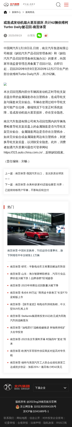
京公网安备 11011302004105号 (38, 406)
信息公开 (35, 417)
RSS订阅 (61, 422)
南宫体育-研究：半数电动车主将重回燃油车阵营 (37, 266)
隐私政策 (48, 422)
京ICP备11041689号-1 (36, 411)
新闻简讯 (29, 12)
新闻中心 (16, 12)
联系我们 (9, 417)
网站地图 (22, 417)
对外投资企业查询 (52, 417)
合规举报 (23, 422)
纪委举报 (10, 422)
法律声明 (35, 422)
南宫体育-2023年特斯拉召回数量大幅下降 (34, 285)
